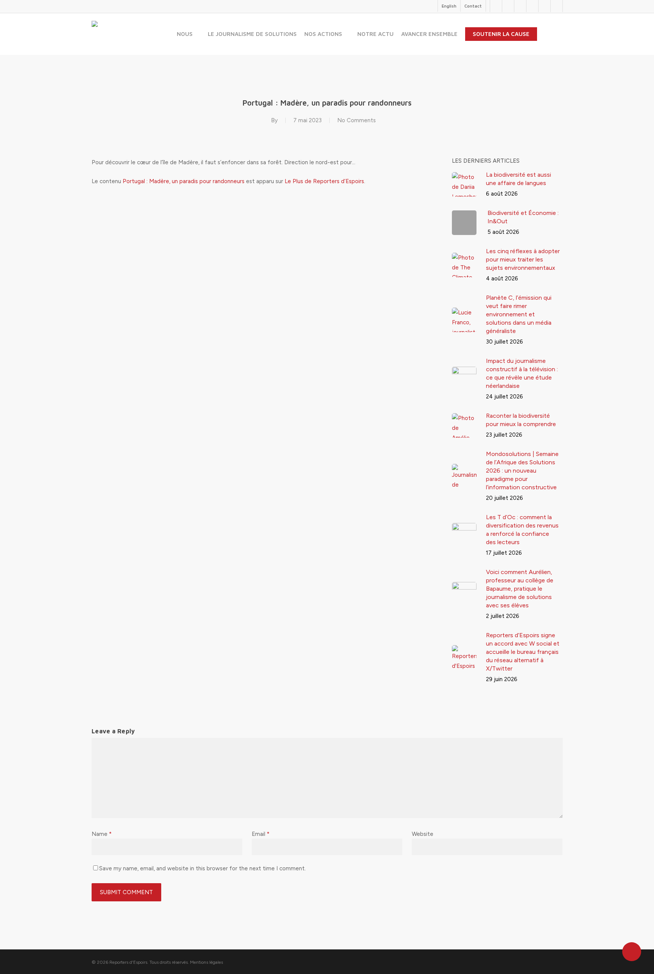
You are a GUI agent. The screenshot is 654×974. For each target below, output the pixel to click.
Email (260, 834)
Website (422, 834)
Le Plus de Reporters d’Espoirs (324, 181)
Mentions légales (206, 962)
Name (102, 834)
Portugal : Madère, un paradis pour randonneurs (183, 181)
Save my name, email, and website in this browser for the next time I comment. (202, 868)
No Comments (356, 120)
